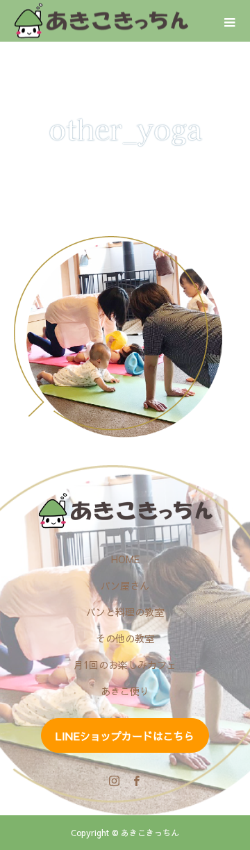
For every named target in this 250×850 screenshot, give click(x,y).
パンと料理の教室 (125, 612)
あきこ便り (125, 691)
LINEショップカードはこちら (125, 735)
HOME (125, 559)
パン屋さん (125, 585)
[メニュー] (229, 21)
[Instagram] (114, 781)
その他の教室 (125, 638)
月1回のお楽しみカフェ (125, 665)
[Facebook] (136, 781)
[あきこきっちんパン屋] (125, 510)
